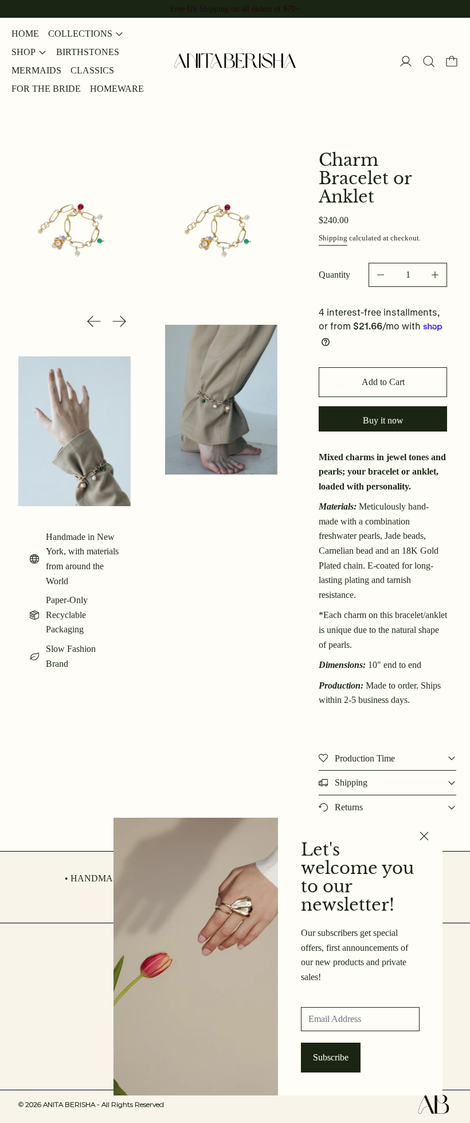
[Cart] (452, 61)
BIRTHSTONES (87, 52)
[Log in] (406, 61)
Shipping (333, 238)
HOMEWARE (117, 89)
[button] (429, 61)
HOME (25, 33)
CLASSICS (92, 70)
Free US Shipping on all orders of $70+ (235, 8)
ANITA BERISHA (103, 1104)
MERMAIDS (36, 70)
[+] (435, 275)
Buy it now (383, 420)
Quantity (334, 274)
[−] (380, 275)
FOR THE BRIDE (46, 89)
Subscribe (330, 1057)
